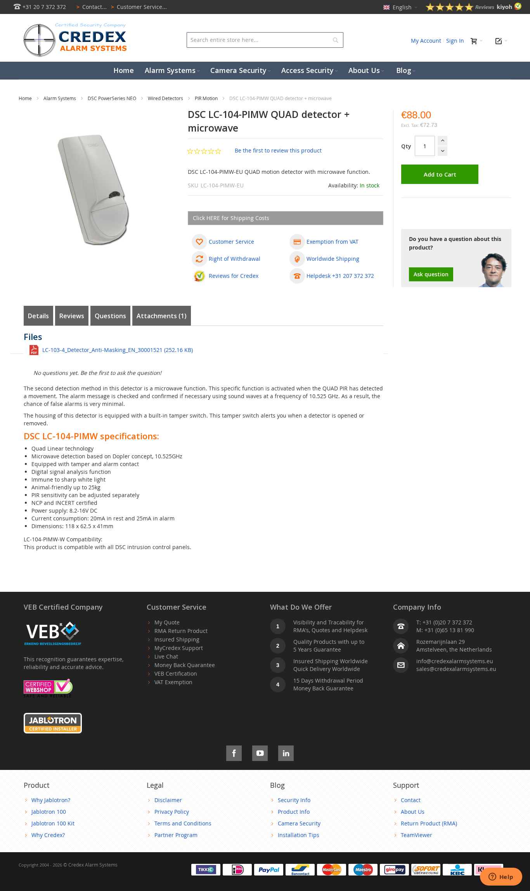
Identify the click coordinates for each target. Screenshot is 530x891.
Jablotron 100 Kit (52, 823)
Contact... (91, 6)
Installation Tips (298, 835)
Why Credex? (48, 835)
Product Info (294, 811)
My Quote (167, 622)
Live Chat (166, 656)
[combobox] (265, 40)
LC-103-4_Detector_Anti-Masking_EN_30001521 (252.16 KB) (117, 350)
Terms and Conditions (182, 823)
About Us (412, 811)
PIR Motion (207, 98)
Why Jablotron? (50, 800)
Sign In (455, 40)
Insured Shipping (176, 639)
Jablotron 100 (48, 811)
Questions (110, 316)
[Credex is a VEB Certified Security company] (53, 622)
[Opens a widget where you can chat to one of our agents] (501, 877)
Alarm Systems (60, 98)
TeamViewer (416, 835)
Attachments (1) (162, 316)
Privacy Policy (171, 811)
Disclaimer (168, 800)
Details (38, 316)
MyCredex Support (178, 648)
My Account (426, 40)
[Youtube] (260, 752)
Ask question (431, 274)
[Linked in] (286, 752)
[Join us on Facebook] (234, 752)
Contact (411, 800)
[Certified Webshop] (48, 682)
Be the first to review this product (278, 150)
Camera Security (299, 823)
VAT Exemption (173, 682)
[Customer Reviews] (473, 9)
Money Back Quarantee (184, 665)
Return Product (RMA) (429, 823)
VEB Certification (175, 673)
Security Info (294, 800)
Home (26, 98)
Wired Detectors (166, 98)
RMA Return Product (181, 630)
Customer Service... (139, 6)
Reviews (71, 316)
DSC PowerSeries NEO (112, 98)
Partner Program (175, 835)
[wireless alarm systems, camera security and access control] (77, 25)
